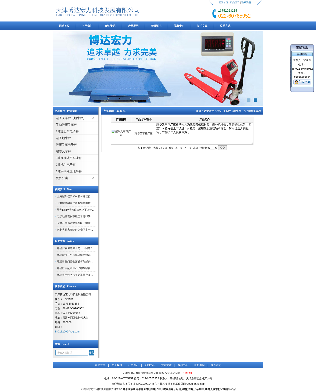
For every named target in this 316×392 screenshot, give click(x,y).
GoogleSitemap (195, 383)
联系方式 (225, 25)
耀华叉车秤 (63, 151)
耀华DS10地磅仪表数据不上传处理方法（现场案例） (87, 209)
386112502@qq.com (67, 331)
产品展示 (234, 2)
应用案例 (199, 365)
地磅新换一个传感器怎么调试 (74, 254)
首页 (198, 110)
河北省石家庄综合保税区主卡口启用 (77, 229)
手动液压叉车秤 (66, 124)
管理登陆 (117, 383)
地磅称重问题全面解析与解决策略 (76, 261)
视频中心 (179, 25)
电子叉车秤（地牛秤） (231, 110)
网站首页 (64, 25)
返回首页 (223, 2)
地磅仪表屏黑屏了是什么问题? (74, 248)
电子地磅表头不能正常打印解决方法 (77, 216)
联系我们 (246, 2)
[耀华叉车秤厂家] (121, 135)
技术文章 (202, 25)
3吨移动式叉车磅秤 (69, 158)
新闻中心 (150, 365)
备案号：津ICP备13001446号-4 (141, 383)
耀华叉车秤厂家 (144, 133)
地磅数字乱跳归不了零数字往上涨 (76, 268)
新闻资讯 (110, 25)
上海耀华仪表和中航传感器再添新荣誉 (79, 196)
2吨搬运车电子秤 (67, 131)
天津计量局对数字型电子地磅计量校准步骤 (81, 223)
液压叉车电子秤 (66, 144)
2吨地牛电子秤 (66, 164)
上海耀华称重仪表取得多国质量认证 (77, 203)
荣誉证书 (156, 25)
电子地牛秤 (63, 138)
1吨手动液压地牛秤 (69, 171)
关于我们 (87, 25)
